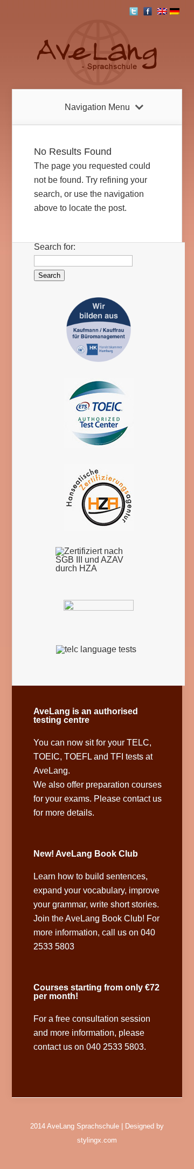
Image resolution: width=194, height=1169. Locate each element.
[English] (162, 11)
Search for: (54, 246)
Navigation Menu (97, 107)
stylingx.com (97, 1140)
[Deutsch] (174, 11)
